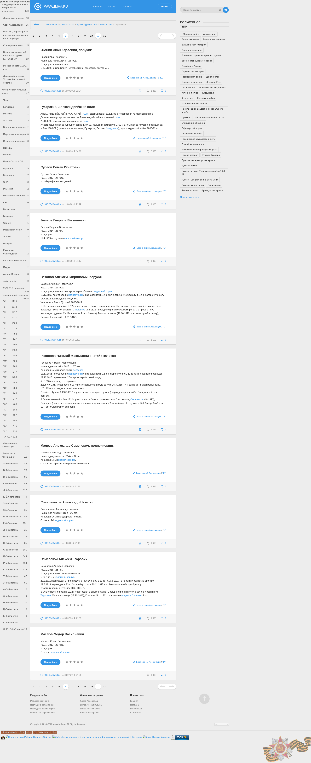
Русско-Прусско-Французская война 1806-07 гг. (204, 173)
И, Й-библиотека (15, 516)
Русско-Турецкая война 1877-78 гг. (200, 179)
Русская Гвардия (211, 155)
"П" (10, 377)
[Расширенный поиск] (220, 10)
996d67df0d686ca (53, 91)
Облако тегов (67, 24)
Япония (16, 236)
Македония (16, 209)
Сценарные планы (16, 45)
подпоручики (75, 294)
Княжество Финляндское (16, 252)
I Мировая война (190, 34)
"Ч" (10, 420)
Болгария (16, 216)
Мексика (16, 113)
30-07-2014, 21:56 (72, 675)
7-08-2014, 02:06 (72, 340)
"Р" (10, 382)
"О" (10, 371)
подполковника (66, 459)
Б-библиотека (15, 470)
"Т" (10, 393)
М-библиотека (15, 536)
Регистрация (136, 709)
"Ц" (10, 415)
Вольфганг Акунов (191, 66)
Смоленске (79, 309)
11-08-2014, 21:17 (72, 261)
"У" (10, 399)
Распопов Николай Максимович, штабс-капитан (78, 356)
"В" (10, 312)
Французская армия (212, 190)
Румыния (16, 188)
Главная (97, 6)
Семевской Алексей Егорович (63, 559)
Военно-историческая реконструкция (201, 55)
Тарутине (45, 595)
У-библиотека (15, 582)
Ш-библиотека (15, 616)
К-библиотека (15, 523)
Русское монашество (193, 185)
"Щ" (10, 431)
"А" (10, 301)
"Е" (10, 328)
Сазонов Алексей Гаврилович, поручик (71, 277)
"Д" (10, 323)
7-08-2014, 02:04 (72, 430)
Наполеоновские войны (194, 103)
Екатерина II (188, 87)
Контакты (112, 6)
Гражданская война (192, 76)
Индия (16, 267)
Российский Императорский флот (199, 149)
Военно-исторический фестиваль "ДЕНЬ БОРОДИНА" (16, 55)
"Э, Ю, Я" (10, 436)
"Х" (10, 409)
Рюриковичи (214, 185)
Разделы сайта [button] (38, 695)
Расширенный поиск (40, 701)
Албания (16, 120)
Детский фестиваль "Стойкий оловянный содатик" (16, 79)
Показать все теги (189, 197)
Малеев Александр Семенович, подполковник (77, 445)
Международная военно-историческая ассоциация (15, 7)
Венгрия (16, 243)
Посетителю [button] (137, 695)
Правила (127, 6)
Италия (16, 154)
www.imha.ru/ (52, 24)
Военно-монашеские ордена (197, 60)
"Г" (10, 317)
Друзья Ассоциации (16, 18)
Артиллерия (209, 34)
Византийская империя (194, 44)
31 (104, 35)
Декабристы (212, 76)
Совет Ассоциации (16, 24)
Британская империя (16, 127)
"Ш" (10, 426)
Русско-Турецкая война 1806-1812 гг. (94, 24)
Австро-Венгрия (16, 274)
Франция (16, 168)
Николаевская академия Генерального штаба (202, 110)
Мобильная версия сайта (42, 713)
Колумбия (16, 107)
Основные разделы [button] (91, 695)
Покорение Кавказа (192, 133)
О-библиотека (15, 549)
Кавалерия (208, 92)
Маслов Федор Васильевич (62, 634)
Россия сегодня (190, 155)
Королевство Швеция (16, 260)
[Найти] (226, 10)
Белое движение (190, 39)
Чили (16, 100)
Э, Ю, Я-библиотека (15, 629)
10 (91, 35)
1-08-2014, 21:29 (72, 486)
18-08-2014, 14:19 (72, 151)
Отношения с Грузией (193, 123)
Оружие (186, 117)
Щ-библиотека (15, 622)
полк (117, 117)
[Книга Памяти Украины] (156, 737)
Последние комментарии (42, 709)
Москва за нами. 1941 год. (16, 67)
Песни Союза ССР (16, 161)
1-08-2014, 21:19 (72, 543)
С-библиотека (15, 569)
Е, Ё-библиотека (15, 496)
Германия (16, 175)
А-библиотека (15, 463)
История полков (190, 92)
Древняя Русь (213, 82)
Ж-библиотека (15, 503)
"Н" (10, 366)
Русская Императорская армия (198, 160)
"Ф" (10, 404)
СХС (16, 202)
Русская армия (189, 165)
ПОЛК (85, 113)
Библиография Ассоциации (15, 445)
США (16, 182)
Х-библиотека (15, 596)
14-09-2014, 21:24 (72, 91)
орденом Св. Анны (131, 595)
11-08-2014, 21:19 (72, 204)
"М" (10, 361)
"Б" (10, 306)
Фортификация (190, 190)
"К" (10, 350)
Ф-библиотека (15, 589)
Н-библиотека (15, 543)
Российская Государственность (198, 139)
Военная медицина (192, 50)
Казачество (187, 98)
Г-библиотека (15, 483)
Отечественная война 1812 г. (209, 117)
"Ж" (10, 333)
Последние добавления (41, 705)
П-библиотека (15, 556)
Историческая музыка (91, 705)
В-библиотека (15, 477)
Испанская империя (16, 141)
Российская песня (16, 229)
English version (15, 281)
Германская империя (193, 71)
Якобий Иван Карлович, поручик (66, 50)
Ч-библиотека (15, 602)
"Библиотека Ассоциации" (15, 455)
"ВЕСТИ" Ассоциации (15, 289)
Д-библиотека (15, 490)
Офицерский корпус (192, 128)
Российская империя (16, 195)
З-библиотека (15, 510)
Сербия (16, 223)
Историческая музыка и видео (15, 91)
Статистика (135, 713)
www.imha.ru (59, 724)
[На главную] (36, 25)
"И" (10, 344)
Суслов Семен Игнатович (60, 167)
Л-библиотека (15, 529)
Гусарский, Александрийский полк (67, 107)
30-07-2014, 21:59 (72, 618)
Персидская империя (16, 134)
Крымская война (206, 98)
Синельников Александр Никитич (66, 502)
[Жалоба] (140, 91)
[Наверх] (204, 699)
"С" (10, 388)
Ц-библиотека (15, 609)
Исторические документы (212, 87)
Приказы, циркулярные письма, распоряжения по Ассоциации (16, 35)
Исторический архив (90, 709)
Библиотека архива (89, 713)
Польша (16, 147)
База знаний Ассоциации (15, 296)
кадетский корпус (74, 238)
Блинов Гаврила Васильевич (63, 220)
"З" (10, 339)
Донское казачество (192, 82)
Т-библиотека (15, 576)
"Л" (10, 355)
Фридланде (112, 128)
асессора (78, 370)
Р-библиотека (15, 563)
